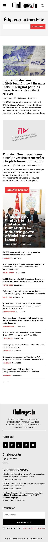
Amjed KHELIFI (11, 244)
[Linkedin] (19, 445)
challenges (22, 98)
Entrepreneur (9, 312)
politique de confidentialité (34, 528)
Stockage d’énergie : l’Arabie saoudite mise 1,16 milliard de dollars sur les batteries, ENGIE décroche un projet (23, 266)
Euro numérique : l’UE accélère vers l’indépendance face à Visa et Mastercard (21, 370)
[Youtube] (33, 445)
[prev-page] (4, 381)
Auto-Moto (7, 297)
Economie (7, 166)
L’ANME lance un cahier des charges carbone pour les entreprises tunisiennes (22, 253)
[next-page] (8, 381)
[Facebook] (5, 445)
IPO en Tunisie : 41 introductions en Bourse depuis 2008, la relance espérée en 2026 (22, 333)
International (9, 326)
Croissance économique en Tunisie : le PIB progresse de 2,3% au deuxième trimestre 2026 (23, 358)
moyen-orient (8, 273)
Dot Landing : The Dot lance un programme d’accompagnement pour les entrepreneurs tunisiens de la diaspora (22, 305)
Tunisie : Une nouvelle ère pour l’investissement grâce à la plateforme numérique (24, 157)
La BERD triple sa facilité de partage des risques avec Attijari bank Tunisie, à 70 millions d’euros (23, 280)
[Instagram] (12, 445)
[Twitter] (26, 445)
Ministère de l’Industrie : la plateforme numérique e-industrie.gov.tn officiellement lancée (19, 228)
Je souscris (22, 522)
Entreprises (8, 285)
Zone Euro (7, 98)
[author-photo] (15, 98)
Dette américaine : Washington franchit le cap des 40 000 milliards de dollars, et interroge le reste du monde (23, 320)
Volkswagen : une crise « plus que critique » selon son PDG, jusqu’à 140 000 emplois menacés (24, 292)
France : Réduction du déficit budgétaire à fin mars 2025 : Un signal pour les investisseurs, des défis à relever (24, 87)
